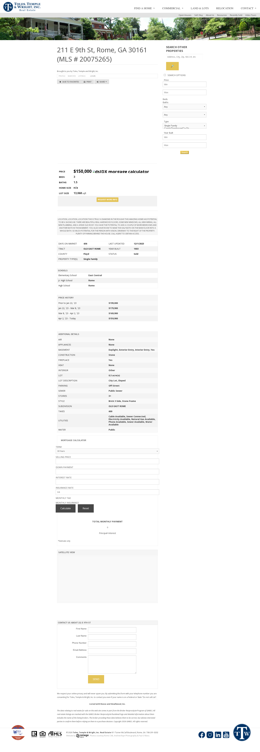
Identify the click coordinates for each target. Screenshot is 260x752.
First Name (81, 628)
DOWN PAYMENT (64, 467)
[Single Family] (184, 125)
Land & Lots (200, 8)
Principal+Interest (107, 533)
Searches (72, 76)
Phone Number (79, 643)
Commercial (171, 8)
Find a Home (143, 8)
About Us (210, 15)
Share (102, 82)
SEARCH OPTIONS (177, 75)
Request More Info (107, 199)
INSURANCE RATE (64, 487)
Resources (222, 15)
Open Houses (185, 15)
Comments (81, 657)
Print (89, 82)
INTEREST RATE (63, 477)
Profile (62, 76)
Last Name (81, 636)
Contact (247, 8)
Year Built (168, 132)
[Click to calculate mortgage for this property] (121, 171)
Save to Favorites (70, 82)
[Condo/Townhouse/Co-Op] (184, 128)
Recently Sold (236, 15)
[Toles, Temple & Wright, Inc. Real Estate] (22, 7)
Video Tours (250, 15)
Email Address (80, 650)
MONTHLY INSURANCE (67, 502)
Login (92, 76)
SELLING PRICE (63, 457)
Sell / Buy (198, 15)
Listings (81, 76)
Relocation (224, 8)
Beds (165, 99)
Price (166, 80)
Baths (165, 102)
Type (166, 121)
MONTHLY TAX (63, 498)
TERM (59, 446)
